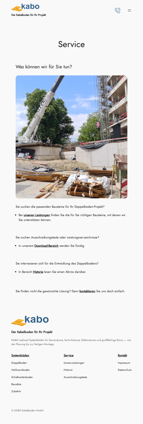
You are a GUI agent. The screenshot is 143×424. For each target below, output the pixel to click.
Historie (38, 272)
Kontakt (122, 355)
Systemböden (20, 355)
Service (69, 355)
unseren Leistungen (37, 215)
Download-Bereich (46, 245)
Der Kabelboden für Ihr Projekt (28, 15)
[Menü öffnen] (129, 10)
